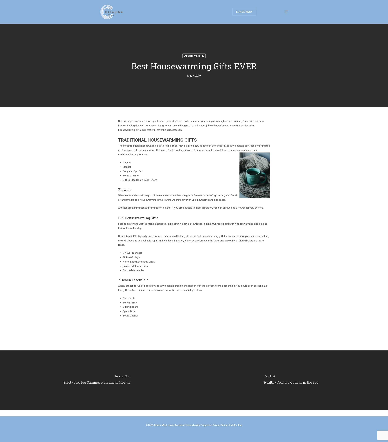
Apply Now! (370, 5)
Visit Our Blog (235, 425)
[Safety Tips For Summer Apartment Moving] (97, 380)
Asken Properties (202, 425)
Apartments (194, 56)
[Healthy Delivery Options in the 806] (291, 380)
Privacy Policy (220, 425)
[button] (286, 11)
